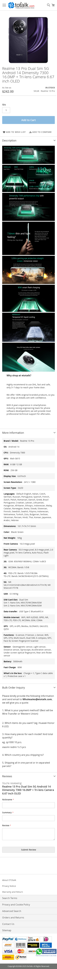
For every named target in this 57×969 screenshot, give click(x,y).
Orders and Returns (13, 917)
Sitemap (6, 930)
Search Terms (9, 898)
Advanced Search (11, 911)
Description (9, 140)
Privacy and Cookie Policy (16, 904)
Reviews (7, 776)
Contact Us (8, 924)
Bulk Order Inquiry (13, 687)
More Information (13, 432)
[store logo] (21, 5)
